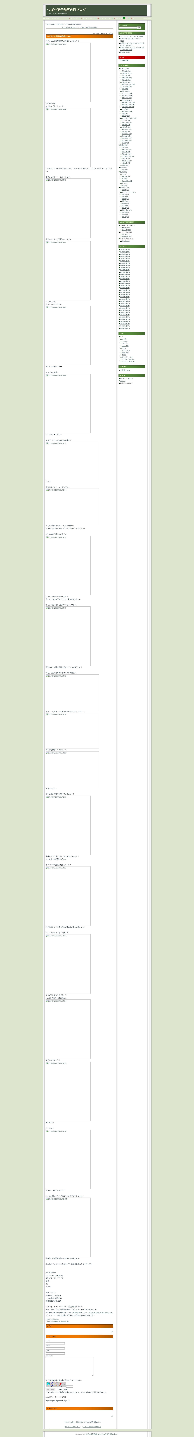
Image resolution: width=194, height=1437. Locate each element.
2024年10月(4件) (125, 270)
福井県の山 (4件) (127, 140)
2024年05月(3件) (125, 281)
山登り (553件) (124, 68)
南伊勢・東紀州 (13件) (128, 84)
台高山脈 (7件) (126, 158)
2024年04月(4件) (125, 283)
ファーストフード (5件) (129, 192)
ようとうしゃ (126, 350)
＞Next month (147, 18)
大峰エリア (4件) (127, 160)
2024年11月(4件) (125, 267)
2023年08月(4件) (125, 299)
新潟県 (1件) (125, 203)
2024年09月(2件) (125, 272)
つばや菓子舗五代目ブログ (66, 9)
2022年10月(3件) (125, 321)
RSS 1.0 (122, 378)
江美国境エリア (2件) (128, 107)
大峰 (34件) (125, 89)
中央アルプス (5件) (127, 95)
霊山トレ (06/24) (125, 52)
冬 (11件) (124, 183)
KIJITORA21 (125, 352)
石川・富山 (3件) (127, 210)
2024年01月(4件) (125, 290)
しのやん (124, 341)
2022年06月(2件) (125, 328)
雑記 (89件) (123, 167)
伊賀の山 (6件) (126, 75)
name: (48, 1341)
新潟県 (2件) (125, 142)
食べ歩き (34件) (124, 187)
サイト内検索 (123, 25)
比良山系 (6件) (126, 163)
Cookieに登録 (62, 1389)
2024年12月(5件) (125, 265)
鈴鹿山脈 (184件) (127, 73)
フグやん (124, 343)
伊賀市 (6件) (125, 190)
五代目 (111, 33)
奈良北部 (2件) (126, 131)
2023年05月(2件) (125, 306)
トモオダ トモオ (127, 357)
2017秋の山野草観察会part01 (59, 36)
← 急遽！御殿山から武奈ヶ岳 (88, 27)
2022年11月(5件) (125, 319)
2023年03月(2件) (125, 310)
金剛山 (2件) (125, 165)
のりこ (124, 348)
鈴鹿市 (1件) (125, 212)
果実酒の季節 (77, 1312)
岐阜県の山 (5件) (127, 138)
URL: (47, 1351)
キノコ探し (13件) (127, 181)
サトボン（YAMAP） (128, 359)
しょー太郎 (125, 346)
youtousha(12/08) (126, 236)
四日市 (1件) (125, 194)
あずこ (124, 354)
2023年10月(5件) (125, 297)
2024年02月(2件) (125, 288)
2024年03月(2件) (125, 285)
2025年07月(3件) (125, 249)
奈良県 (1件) (125, 217)
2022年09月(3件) (125, 323)
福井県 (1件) (125, 205)
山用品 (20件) (126, 116)
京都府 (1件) (125, 196)
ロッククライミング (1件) (129, 118)
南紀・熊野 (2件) (127, 122)
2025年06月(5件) (125, 252)
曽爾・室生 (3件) (127, 149)
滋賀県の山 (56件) (127, 111)
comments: (49, 1356)
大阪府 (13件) (126, 91)
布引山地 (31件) (126, 71)
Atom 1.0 (122, 381)
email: (48, 1346)
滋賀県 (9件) (125, 199)
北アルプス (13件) (127, 93)
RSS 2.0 (130, 378)
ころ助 (124, 339)
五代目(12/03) (126, 241)
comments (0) (56, 1321)
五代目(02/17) (126, 234)
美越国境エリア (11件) (128, 102)
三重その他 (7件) (127, 86)
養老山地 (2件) (126, 136)
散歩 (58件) (123, 172)
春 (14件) (124, 185)
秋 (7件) (124, 174)
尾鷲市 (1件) (125, 214)
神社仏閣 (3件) (126, 176)
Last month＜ (47, 18)
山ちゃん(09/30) (126, 230)
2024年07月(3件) (125, 276)
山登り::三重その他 (52, 1319)
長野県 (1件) (125, 201)
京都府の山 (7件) (127, 134)
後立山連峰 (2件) (127, 100)
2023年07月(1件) (125, 301)
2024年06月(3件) (125, 279)
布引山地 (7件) (126, 151)
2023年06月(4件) (125, 303)
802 (128, 370)
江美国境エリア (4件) (128, 156)
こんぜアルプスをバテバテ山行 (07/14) (131, 36)
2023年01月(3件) (125, 314)
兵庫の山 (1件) (126, 125)
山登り (53, 24)
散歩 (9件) (125, 169)
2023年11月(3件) (125, 294)
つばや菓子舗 (124, 60)
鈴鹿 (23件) (125, 147)
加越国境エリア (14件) (128, 104)
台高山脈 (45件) (126, 82)
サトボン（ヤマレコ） (128, 361)
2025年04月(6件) (125, 256)
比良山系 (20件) (126, 127)
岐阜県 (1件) (125, 208)
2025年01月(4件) (125, 263)
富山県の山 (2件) (127, 129)
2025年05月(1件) (125, 254)
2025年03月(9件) (125, 258)
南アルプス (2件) (127, 98)
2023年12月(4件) (125, 292)
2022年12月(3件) (125, 317)
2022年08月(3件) (125, 326)
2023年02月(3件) (125, 312)
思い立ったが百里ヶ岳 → (69, 27)
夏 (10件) (124, 178)
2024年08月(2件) (125, 274)
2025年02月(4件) (125, 261)
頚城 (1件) (125, 113)
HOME (48, 24)
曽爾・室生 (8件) (127, 77)
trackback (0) (64, 1321)
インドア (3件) (126, 120)
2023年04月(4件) (125, 308)
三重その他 (60, 24)
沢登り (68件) (124, 145)
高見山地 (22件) (126, 80)
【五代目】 (123, 370)
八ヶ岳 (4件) (125, 109)
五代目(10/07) (126, 227)
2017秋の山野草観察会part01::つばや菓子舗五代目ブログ (102, 1434)
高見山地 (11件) (126, 154)
